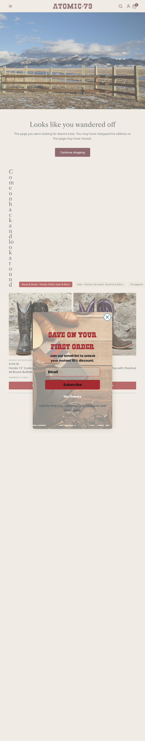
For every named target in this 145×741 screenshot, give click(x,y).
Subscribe (72, 384)
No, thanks (72, 396)
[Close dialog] (107, 317)
